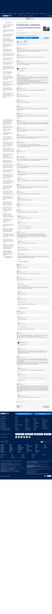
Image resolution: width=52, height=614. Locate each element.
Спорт (43, 418)
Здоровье (17, 429)
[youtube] (29, 437)
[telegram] (16, 437)
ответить (19, 66)
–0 (48, 92)
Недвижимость (3, 13)
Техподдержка (3, 426)
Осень (35, 420)
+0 (45, 72)
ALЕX (20, 247)
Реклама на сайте (4, 418)
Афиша (33, 13)
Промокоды (9, 13)
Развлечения (36, 426)
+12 (45, 245)
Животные (17, 428)
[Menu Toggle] (1, 16)
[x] (27, 437)
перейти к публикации (22, 22)
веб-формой (17, 471)
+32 (45, 281)
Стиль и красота (45, 420)
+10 (45, 148)
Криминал (27, 420)
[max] (24, 437)
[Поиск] (46, 16)
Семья (35, 429)
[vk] (19, 437)
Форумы (22, 13)
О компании (3, 421)
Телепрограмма (28, 13)
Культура (27, 421)
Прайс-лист (3, 420)
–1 (48, 66)
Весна (16, 421)
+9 (45, 66)
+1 (45, 154)
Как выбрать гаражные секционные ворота (7, 130)
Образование (27, 429)
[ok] (22, 437)
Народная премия (45, 428)
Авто (16, 418)
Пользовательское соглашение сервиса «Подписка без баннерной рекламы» (38, 473)
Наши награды (3, 423)
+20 (45, 220)
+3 (45, 98)
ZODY (49, 13)
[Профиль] (51, 16)
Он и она (35, 418)
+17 (45, 169)
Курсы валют (42, 13)
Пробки (26, 15)
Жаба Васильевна (21, 68)
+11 (45, 372)
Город (16, 423)
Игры (46, 13)
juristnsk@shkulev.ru (3, 470)
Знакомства (14, 13)
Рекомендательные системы (31, 472)
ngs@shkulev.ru (12, 469)
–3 (48, 148)
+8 (45, 125)
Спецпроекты (44, 426)
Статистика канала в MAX (5, 429)
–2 (48, 132)
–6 (48, 275)
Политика (35, 421)
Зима (26, 418)
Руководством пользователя (31, 465)
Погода (19, 13)
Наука (26, 426)
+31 (45, 315)
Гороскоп (37, 13)
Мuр (19, 41)
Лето (26, 423)
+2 (45, 139)
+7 (45, 111)
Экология (44, 423)
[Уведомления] (48, 16)
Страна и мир (44, 421)
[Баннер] (30, 19)
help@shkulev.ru (7, 471)
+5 (45, 92)
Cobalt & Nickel (21, 156)
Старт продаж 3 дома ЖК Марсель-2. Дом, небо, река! (8, 127)
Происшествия (36, 423)
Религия (35, 428)
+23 (45, 162)
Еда (16, 426)
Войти (21, 406)
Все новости (8, 22)
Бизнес (16, 420)
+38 (45, 340)
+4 (45, 251)
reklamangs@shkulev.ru (34, 461)
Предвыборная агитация (5, 428)
